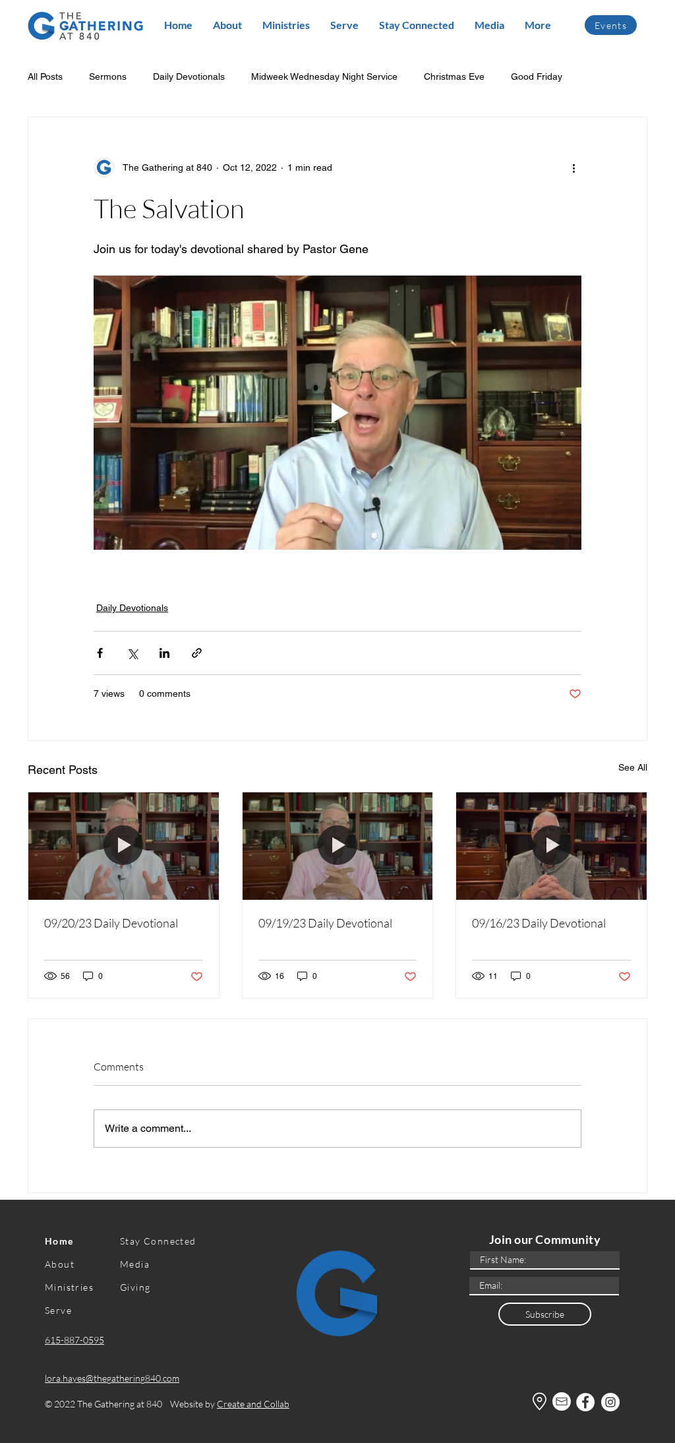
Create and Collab (253, 1403)
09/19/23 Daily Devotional (325, 923)
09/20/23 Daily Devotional (111, 923)
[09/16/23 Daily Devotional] (551, 845)
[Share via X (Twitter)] (132, 653)
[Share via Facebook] (100, 653)
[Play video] (337, 413)
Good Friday (536, 76)
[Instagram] (610, 1402)
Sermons (108, 76)
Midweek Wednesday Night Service (324, 76)
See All (632, 767)
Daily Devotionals (189, 76)
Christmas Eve (454, 76)
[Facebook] (585, 1402)
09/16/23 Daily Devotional (539, 923)
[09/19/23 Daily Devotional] (338, 845)
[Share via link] (197, 653)
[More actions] (573, 167)
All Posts (45, 76)
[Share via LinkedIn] (164, 653)
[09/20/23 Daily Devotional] (123, 845)
